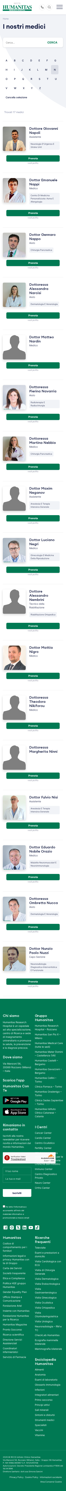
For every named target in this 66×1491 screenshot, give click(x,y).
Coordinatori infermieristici (10, 1350)
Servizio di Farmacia (14, 1357)
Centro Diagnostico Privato (46, 1176)
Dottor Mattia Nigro (41, 650)
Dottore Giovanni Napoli (43, 131)
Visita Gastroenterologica (46, 1290)
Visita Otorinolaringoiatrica (46, 1314)
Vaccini (39, 1430)
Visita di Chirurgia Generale (45, 1272)
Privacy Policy (17, 1477)
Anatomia (40, 1374)
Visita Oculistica (44, 1302)
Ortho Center (42, 1187)
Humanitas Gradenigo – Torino (48, 1093)
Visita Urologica (44, 1321)
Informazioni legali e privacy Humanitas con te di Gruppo (16, 1259)
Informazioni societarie (51, 1477)
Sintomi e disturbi (45, 1414)
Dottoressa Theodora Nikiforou (38, 702)
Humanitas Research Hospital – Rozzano (46, 1027)
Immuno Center (43, 1169)
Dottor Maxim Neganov (40, 490)
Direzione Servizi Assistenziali (12, 1341)
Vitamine (40, 1435)
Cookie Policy (32, 1477)
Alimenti (39, 1369)
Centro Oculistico (45, 1142)
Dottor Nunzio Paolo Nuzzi (41, 951)
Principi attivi (42, 1404)
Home (6, 18)
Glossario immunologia (47, 1384)
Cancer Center (43, 1132)
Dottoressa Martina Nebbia (42, 441)
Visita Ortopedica (45, 1307)
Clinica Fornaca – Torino (48, 1086)
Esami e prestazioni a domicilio (47, 1254)
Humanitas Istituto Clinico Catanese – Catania (45, 1113)
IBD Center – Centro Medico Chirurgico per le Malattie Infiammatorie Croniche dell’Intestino (49, 1158)
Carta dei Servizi (12, 1268)
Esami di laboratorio (46, 1379)
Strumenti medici (44, 1419)
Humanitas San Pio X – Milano (48, 1036)
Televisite (40, 1247)
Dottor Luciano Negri (42, 542)
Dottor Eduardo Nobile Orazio (42, 849)
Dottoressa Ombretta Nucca (43, 901)
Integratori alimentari (47, 1394)
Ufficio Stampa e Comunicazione (12, 1299)
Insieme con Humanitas (16, 1310)
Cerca (52, 42)
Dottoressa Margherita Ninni (43, 749)
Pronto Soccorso (12, 1329)
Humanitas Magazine (15, 1324)
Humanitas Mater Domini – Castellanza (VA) (49, 1053)
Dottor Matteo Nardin (41, 339)
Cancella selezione (16, 97)
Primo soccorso (43, 1399)
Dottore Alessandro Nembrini (38, 596)
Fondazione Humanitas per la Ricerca (16, 1317)
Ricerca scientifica (13, 1334)
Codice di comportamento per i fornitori (15, 1247)
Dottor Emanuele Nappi (43, 182)
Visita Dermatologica (46, 1278)
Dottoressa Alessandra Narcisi (38, 289)
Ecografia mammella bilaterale (46, 1342)
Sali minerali (41, 1409)
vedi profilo (33, 163)
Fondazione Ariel (12, 1305)
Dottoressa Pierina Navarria (42, 389)
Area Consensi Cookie (51, 1481)
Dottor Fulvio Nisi (43, 797)
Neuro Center (42, 1182)
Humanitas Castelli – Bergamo (46, 1062)
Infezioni (40, 1389)
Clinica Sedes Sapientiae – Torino (49, 1102)
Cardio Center (43, 1137)
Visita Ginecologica (45, 1297)
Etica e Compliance (14, 1278)
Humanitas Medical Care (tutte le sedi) (49, 1045)
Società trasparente (14, 1273)
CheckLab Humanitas (47, 1335)
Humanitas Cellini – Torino (45, 1079)
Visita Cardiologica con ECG (48, 1263)
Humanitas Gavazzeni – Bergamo (48, 1071)
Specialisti (40, 1425)
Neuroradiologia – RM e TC (48, 1328)
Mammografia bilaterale (48, 1348)
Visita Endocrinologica (47, 1283)
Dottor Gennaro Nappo (42, 237)
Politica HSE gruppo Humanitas (14, 1285)
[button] (59, 7)
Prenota (33, 158)
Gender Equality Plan (15, 1291)
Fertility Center (43, 1147)
